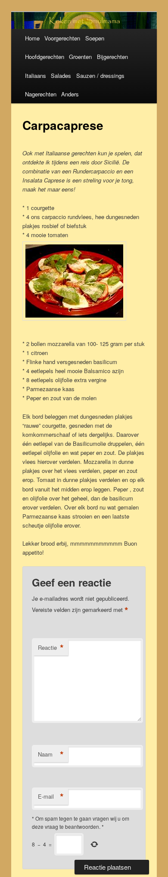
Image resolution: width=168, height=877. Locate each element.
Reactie (51, 648)
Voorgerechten (62, 38)
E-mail (51, 796)
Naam (51, 754)
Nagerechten (40, 94)
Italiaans (35, 75)
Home (32, 38)
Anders (70, 94)
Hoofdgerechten (44, 56)
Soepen (94, 38)
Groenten (80, 56)
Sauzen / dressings (100, 75)
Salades (61, 75)
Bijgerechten (112, 56)
